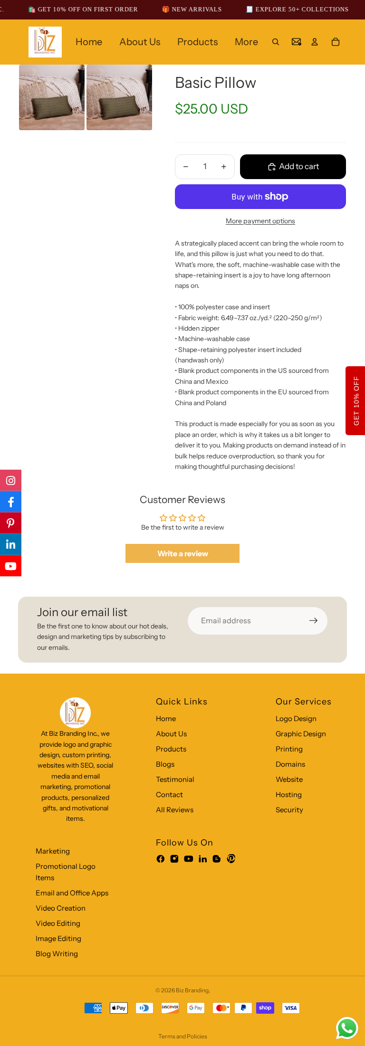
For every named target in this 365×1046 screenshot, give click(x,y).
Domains (290, 764)
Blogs (165, 764)
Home (166, 718)
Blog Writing (57, 953)
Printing (289, 748)
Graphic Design (301, 733)
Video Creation (61, 908)
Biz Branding (192, 990)
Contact (169, 794)
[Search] (275, 41)
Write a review (182, 553)
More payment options (260, 221)
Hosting (289, 794)
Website (289, 779)
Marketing (53, 851)
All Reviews (174, 809)
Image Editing (58, 938)
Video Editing (58, 923)
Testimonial (175, 779)
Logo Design (296, 718)
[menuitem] (246, 41)
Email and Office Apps (72, 892)
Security (289, 809)
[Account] (314, 41)
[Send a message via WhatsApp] (347, 1028)
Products (171, 748)
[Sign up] (314, 621)
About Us (171, 733)
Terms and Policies (182, 1036)
